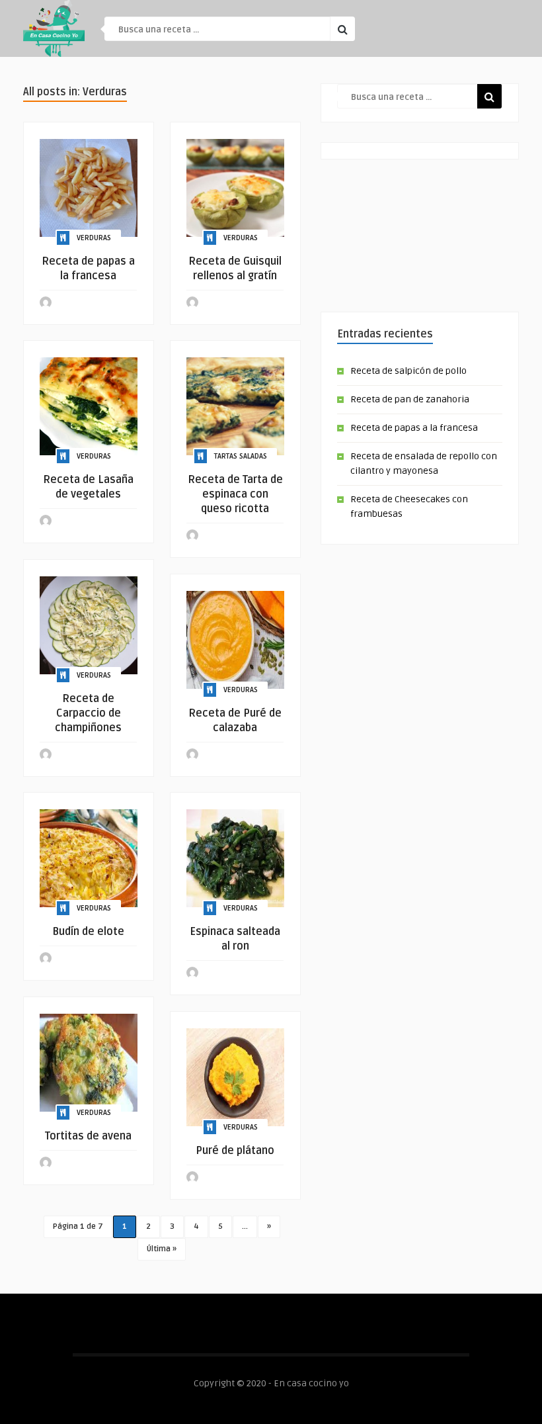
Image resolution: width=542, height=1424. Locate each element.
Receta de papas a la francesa (414, 427)
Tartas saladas (240, 456)
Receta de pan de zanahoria (409, 399)
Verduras (94, 238)
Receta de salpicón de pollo (408, 371)
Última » (161, 1249)
